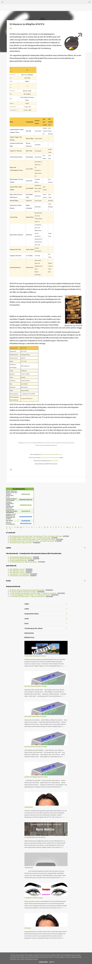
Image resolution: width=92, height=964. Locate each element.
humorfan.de (25, 511)
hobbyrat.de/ (25, 494)
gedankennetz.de (26, 505)
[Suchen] (89, 2)
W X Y (78, 527)
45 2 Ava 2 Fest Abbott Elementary (21, 558)
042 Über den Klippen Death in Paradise (36, 777)
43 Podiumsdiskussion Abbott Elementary (23, 562)
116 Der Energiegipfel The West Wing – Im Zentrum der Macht (30, 595)
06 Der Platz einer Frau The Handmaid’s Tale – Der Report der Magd (32, 541)
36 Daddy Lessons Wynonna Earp (20, 542)
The (67, 527)
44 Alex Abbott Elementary (18, 560)
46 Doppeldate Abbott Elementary (21, 557)
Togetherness (28, 867)
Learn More (43, 962)
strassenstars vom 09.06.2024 (19, 575)
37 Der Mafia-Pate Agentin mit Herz (35, 656)
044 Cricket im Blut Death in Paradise (35, 716)
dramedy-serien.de (54, 460)
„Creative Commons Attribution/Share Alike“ (50, 457)
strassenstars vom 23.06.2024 (19, 574)
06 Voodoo (27, 928)
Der (18, 527)
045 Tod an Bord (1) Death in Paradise (35, 746)
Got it (51, 962)
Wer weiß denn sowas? (17, 569)
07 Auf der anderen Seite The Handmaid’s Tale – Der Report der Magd (32, 539)
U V (72, 527)
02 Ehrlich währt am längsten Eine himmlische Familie (27, 590)
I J (35, 527)
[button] (11, 28)
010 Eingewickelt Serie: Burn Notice (34, 837)
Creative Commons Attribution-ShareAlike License (51, 454)
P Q (55, 527)
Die (21, 527)
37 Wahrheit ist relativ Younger (33, 898)
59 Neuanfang (28, 807)
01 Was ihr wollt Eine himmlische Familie (23, 591)
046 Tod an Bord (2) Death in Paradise (35, 686)
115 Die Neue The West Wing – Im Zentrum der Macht (27, 596)
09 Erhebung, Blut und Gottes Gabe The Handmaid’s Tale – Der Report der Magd (36, 536)
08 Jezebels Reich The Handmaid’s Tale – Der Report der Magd (30, 538)
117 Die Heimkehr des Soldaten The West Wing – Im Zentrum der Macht (33, 593)
